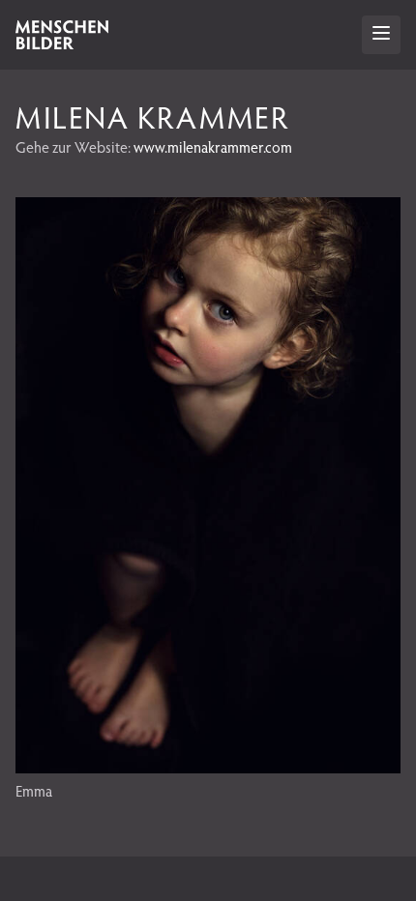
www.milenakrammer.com (213, 146)
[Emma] (208, 767)
